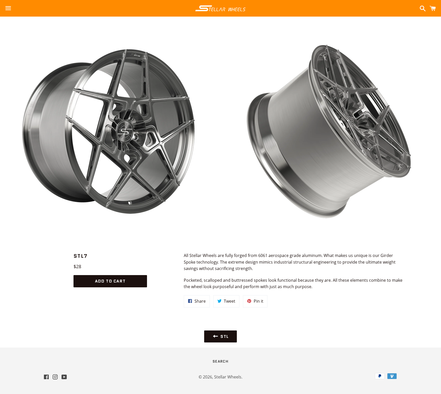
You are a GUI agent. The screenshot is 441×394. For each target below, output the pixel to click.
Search (220, 361)
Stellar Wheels (227, 377)
